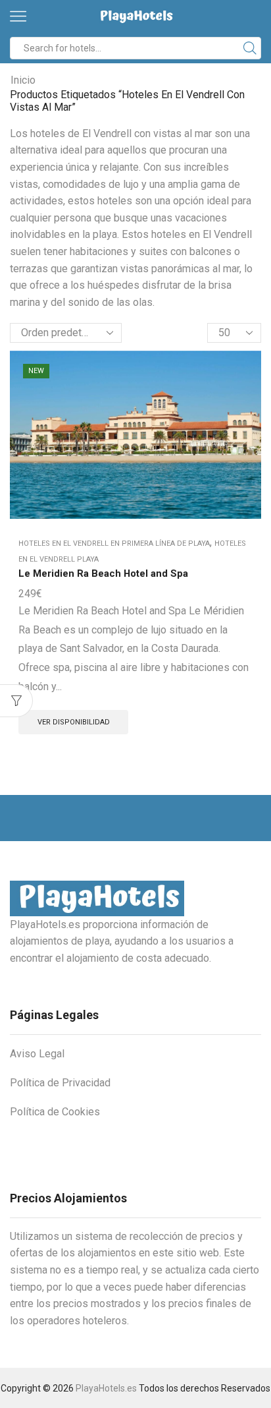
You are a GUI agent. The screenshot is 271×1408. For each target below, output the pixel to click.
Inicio (23, 80)
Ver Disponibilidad (73, 722)
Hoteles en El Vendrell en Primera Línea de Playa (114, 543)
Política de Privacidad (60, 1082)
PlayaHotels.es (106, 1388)
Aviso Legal (37, 1053)
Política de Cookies (55, 1111)
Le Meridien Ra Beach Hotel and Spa (103, 573)
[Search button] (249, 48)
